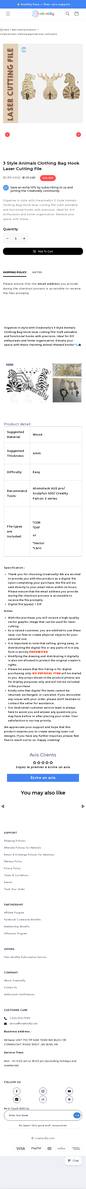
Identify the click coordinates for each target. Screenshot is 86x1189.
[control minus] (7, 238)
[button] (8, 13)
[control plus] (24, 238)
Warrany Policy (13, 861)
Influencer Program (15, 933)
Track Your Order (14, 889)
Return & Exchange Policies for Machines (29, 854)
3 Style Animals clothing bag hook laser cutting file (28, 34)
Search (8, 882)
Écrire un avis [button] (43, 778)
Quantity (10, 229)
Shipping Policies (14, 841)
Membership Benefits (17, 926)
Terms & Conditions (16, 875)
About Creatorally (14, 980)
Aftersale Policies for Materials (22, 848)
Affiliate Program (14, 912)
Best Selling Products (24, 30)
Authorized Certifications (19, 994)
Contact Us (10, 987)
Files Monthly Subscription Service (25, 957)
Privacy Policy (12, 868)
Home (6, 30)
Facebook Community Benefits (22, 919)
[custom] (16, 1091)
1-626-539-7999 (20, 1018)
